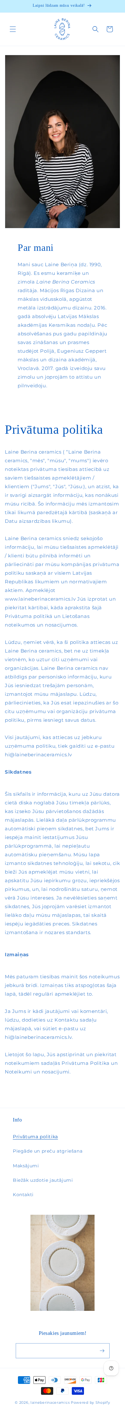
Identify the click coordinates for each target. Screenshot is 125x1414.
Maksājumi (26, 1166)
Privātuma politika (35, 1136)
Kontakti (23, 1194)
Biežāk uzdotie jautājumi (43, 1180)
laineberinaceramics (50, 1402)
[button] (13, 29)
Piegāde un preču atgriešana (47, 1151)
